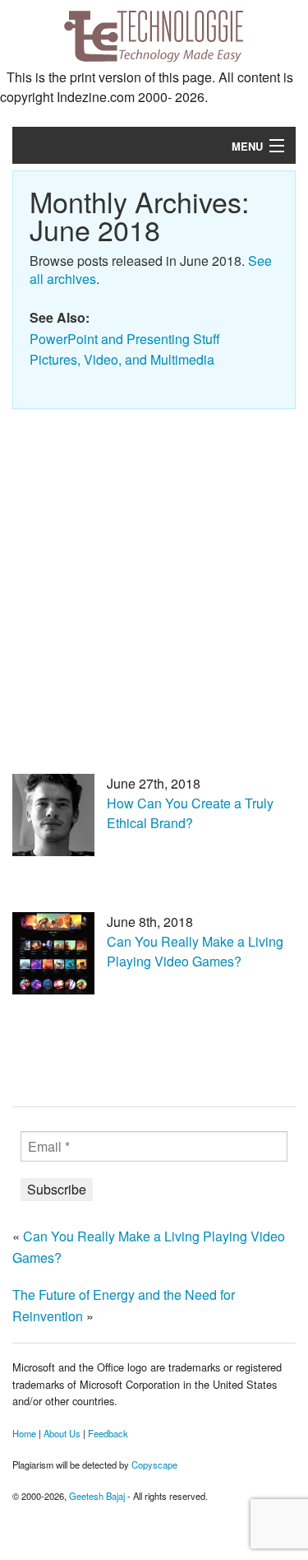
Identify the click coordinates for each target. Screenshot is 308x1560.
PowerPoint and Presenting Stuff (125, 338)
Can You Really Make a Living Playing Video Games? (195, 951)
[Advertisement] (154, 580)
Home (24, 1433)
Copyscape (154, 1464)
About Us (62, 1433)
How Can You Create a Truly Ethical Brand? (190, 813)
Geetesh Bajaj (97, 1495)
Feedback (108, 1433)
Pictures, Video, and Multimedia (122, 359)
